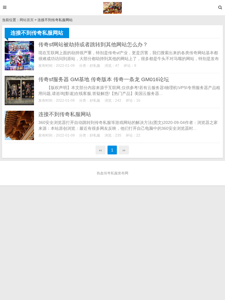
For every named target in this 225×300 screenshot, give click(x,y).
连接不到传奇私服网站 (64, 114)
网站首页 (27, 20)
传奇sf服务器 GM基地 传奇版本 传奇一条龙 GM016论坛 (103, 79)
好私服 (95, 66)
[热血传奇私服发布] (112, 8)
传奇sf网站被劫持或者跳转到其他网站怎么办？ (93, 44)
